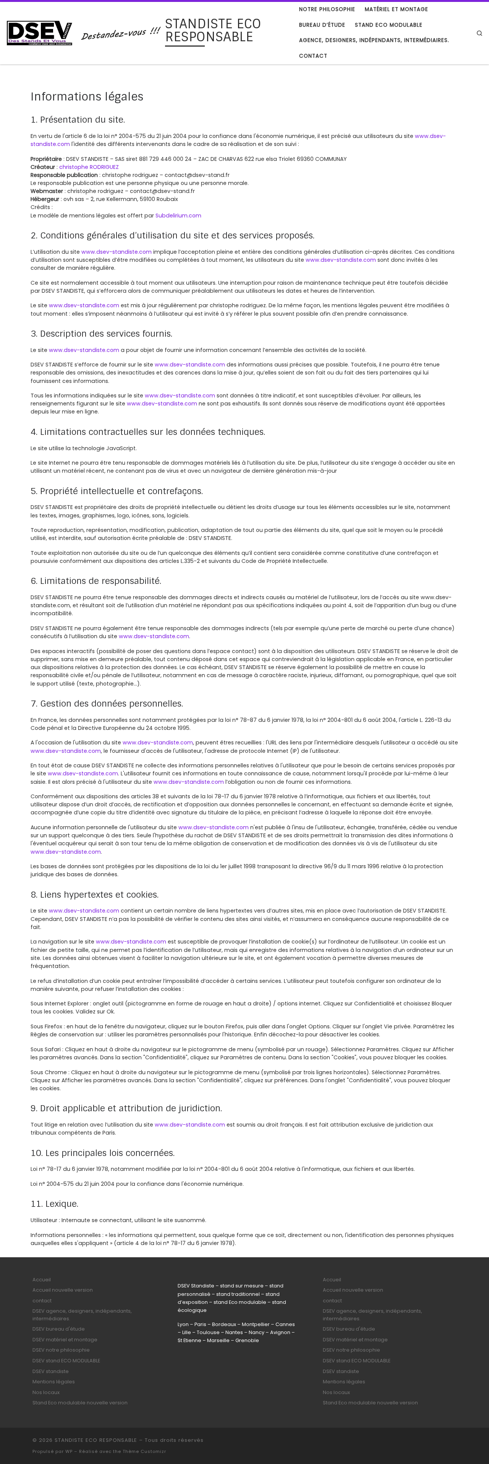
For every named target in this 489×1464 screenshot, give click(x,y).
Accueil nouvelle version (62, 1290)
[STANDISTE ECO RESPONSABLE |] (84, 32)
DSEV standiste (50, 1371)
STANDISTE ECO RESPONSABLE (96, 1440)
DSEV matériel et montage (64, 1339)
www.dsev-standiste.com (116, 252)
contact (42, 1300)
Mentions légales (53, 1381)
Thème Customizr (144, 1451)
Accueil (41, 1279)
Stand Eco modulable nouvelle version (80, 1402)
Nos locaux (46, 1392)
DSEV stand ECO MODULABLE (66, 1360)
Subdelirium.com (178, 215)
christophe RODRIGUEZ (89, 167)
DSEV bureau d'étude (58, 1329)
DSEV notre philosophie (61, 1350)
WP (69, 1451)
